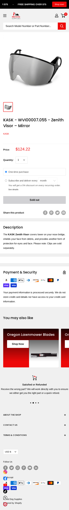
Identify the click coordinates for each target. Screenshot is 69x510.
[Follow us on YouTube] (30, 468)
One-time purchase (18, 171)
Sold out (34, 200)
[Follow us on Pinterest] (24, 468)
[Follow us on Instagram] (17, 468)
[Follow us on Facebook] (5, 468)
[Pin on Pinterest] (51, 212)
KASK (6, 133)
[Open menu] (4, 15)
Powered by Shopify (12, 503)
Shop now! (59, 4)
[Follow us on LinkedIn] (36, 468)
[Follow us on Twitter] (11, 468)
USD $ (8, 452)
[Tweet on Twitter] (57, 212)
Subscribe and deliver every (23, 180)
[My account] (56, 15)
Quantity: (8, 160)
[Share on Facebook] (45, 212)
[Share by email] (63, 212)
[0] (63, 16)
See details (13, 189)
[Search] (62, 26)
